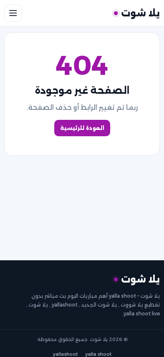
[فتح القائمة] (13, 13)
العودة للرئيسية (82, 128)
